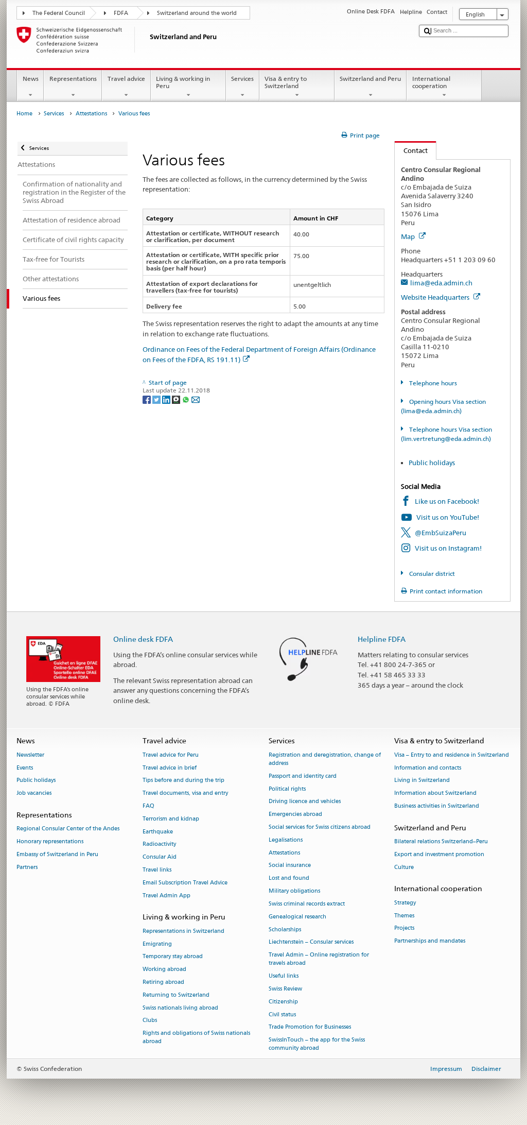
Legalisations (286, 840)
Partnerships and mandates (429, 941)
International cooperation (431, 82)
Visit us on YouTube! (447, 517)
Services (242, 78)
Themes (404, 915)
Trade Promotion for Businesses (310, 1027)
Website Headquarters (436, 297)
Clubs (150, 1020)
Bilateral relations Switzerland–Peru (441, 841)
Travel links (157, 869)
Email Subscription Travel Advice (185, 882)
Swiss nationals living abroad (180, 1007)
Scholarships (285, 929)
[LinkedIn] (167, 399)
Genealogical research (297, 916)
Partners (27, 867)
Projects (404, 928)
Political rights (287, 789)
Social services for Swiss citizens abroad (320, 827)
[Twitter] (157, 399)
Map (408, 236)
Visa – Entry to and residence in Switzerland (451, 755)
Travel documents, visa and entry (185, 793)
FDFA (121, 13)
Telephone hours (432, 383)
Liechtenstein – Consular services (311, 942)
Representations (73, 78)
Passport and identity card (303, 776)
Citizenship (283, 1001)
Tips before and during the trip (183, 780)
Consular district (431, 573)
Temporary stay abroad (173, 956)
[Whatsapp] (186, 399)
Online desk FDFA (143, 639)
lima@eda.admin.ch (441, 283)
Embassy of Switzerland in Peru (57, 854)
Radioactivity (159, 844)
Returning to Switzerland (176, 995)
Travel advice (126, 78)
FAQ (148, 806)
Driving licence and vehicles (305, 801)
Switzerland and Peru (370, 78)
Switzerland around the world (197, 13)
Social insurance (290, 865)
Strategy (405, 902)
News (31, 78)
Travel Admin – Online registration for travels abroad (319, 959)
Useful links (283, 976)
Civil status (282, 1014)
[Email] (195, 399)
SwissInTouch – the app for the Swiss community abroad (317, 1044)
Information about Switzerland (435, 793)
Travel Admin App (166, 895)
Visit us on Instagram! (448, 548)
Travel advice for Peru (171, 755)
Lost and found (289, 878)
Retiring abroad (163, 982)
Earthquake (158, 831)
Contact (411, 150)
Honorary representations (49, 841)
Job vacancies (33, 793)
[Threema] (177, 399)
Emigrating (157, 944)
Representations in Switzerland (183, 931)
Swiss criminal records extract (307, 903)
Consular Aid (160, 857)
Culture (404, 867)
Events (24, 767)
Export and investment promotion (439, 854)
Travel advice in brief (170, 767)
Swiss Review (285, 988)
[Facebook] (147, 399)
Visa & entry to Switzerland (286, 82)
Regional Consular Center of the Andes (67, 829)
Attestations (91, 113)
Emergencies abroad (295, 814)
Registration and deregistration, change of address (325, 759)
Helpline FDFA (382, 639)
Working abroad (164, 969)
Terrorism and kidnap (171, 818)
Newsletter (30, 755)
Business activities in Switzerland (436, 806)
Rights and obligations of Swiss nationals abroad (196, 1037)
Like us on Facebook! (447, 501)
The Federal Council (58, 13)
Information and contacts (427, 767)
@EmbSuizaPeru (440, 533)
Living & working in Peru (183, 82)
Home (24, 113)
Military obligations (294, 891)
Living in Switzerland (422, 780)
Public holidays (432, 462)
